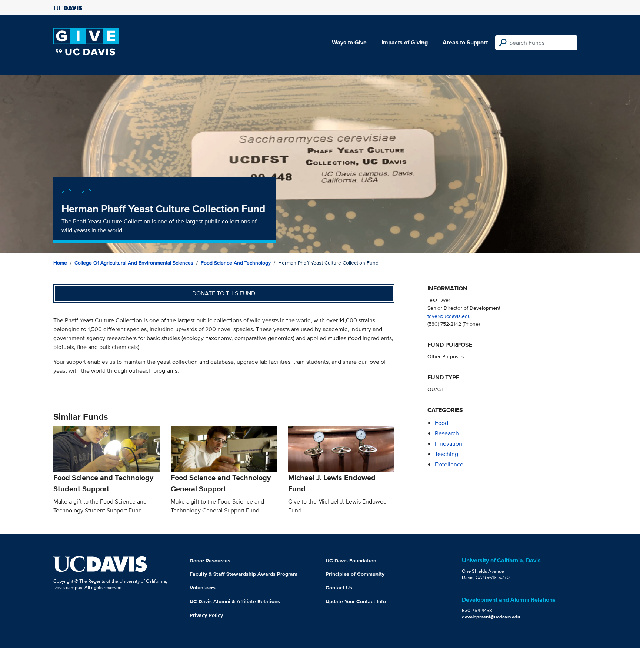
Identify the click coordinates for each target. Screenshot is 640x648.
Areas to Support (465, 42)
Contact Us (339, 587)
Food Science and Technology (236, 262)
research (447, 433)
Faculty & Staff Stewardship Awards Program (243, 574)
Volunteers (203, 587)
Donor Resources (210, 560)
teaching (446, 454)
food (441, 423)
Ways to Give (349, 42)
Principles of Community (355, 574)
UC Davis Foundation (351, 560)
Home (60, 262)
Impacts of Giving (404, 42)
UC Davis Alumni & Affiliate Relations (235, 601)
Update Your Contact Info (356, 601)
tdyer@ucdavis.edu (449, 316)
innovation (448, 443)
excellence (449, 464)
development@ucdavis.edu (491, 616)
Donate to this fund (223, 293)
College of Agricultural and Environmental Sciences (133, 262)
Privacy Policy (206, 615)
